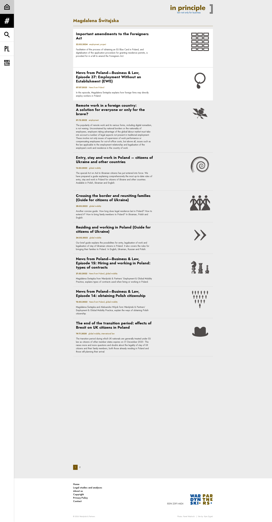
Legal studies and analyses (87, 487)
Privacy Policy (80, 497)
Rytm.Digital (208, 516)
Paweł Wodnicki (189, 516)
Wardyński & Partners (87, 516)
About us (78, 491)
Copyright (78, 494)
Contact (77, 501)
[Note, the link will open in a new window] (201, 499)
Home (76, 484)
